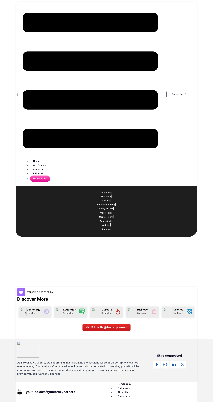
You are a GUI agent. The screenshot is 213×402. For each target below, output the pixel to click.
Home (36, 161)
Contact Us (124, 396)
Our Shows (39, 165)
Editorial (38, 173)
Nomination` (40, 178)
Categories (124, 388)
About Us (38, 169)
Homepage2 (124, 384)
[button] (90, 81)
